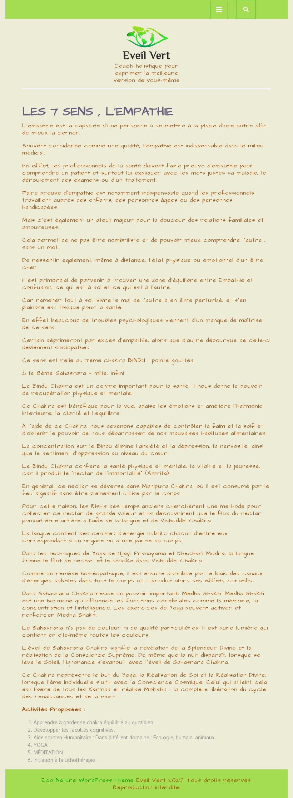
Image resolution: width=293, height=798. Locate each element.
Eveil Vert (146, 55)
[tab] (219, 10)
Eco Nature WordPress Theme (87, 780)
